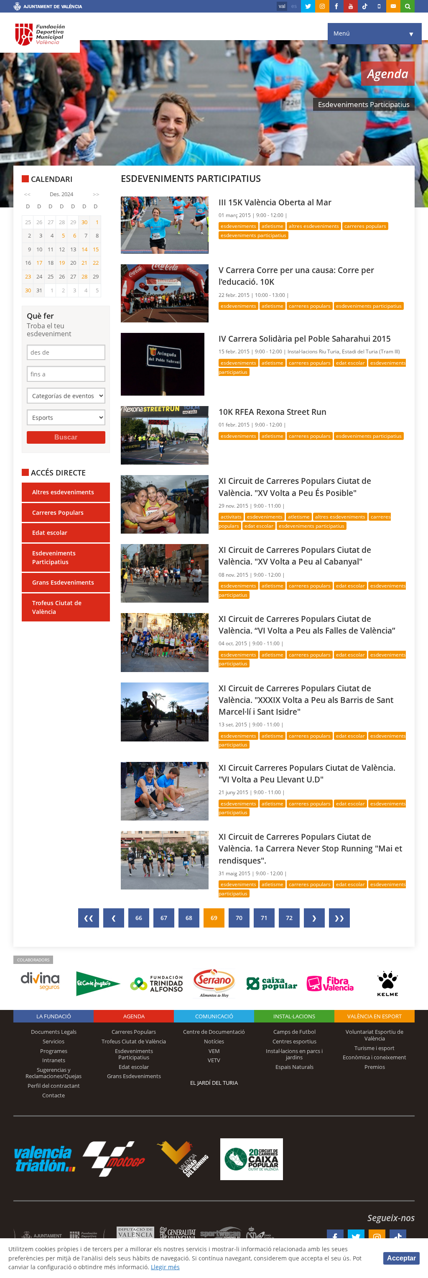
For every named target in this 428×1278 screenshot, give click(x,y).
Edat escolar (49, 533)
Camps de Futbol (294, 1031)
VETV (214, 1060)
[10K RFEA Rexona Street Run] (165, 435)
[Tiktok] (365, 6)
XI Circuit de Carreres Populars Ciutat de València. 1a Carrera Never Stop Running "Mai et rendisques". (310, 848)
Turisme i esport (374, 1048)
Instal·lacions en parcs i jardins (294, 1054)
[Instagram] (322, 6)
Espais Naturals (294, 1067)
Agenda (134, 1016)
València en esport (374, 1016)
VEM (214, 1051)
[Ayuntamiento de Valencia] (47, 7)
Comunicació (214, 1016)
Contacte (53, 1095)
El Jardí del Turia (214, 1082)
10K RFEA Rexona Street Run (272, 411)
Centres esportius (294, 1041)
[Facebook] (336, 6)
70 (239, 918)
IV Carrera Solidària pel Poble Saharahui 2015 (305, 338)
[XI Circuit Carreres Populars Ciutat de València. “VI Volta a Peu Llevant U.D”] (165, 791)
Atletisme (272, 226)
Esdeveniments (238, 226)
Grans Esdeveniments (63, 582)
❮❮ (89, 918)
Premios (374, 1067)
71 (264, 918)
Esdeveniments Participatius (54, 557)
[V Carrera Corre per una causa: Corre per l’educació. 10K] (165, 293)
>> (96, 194)
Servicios (53, 1041)
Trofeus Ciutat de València (57, 607)
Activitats (231, 517)
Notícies (214, 1041)
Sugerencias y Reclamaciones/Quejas (53, 1073)
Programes (53, 1051)
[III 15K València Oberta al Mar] (165, 224)
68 (189, 918)
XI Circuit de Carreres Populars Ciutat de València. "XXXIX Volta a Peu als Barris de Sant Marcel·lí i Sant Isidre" (306, 700)
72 (289, 918)
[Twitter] (308, 6)
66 (138, 918)
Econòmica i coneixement (374, 1057)
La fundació (53, 1016)
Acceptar (401, 1258)
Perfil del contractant (54, 1085)
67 (163, 918)
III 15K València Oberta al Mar (275, 202)
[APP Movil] (379, 6)
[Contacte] (393, 6)
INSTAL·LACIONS (294, 1016)
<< (27, 194)
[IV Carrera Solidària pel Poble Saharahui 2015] (162, 364)
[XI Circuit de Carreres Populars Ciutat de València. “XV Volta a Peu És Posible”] (165, 504)
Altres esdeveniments (63, 492)
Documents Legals (53, 1031)
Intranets (53, 1060)
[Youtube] (351, 6)
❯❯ (339, 918)
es (294, 6)
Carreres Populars (58, 512)
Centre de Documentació (214, 1031)
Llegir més (165, 1267)
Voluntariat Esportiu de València (374, 1035)
